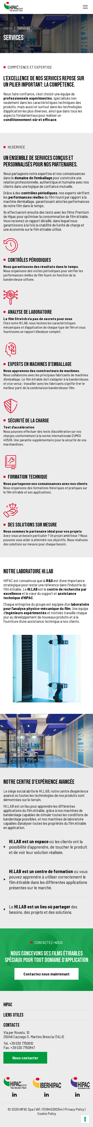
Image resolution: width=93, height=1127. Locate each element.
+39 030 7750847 (22, 1047)
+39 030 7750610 (21, 1043)
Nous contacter (25, 1057)
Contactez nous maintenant (46, 974)
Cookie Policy (46, 1113)
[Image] (48, 669)
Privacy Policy (74, 1109)
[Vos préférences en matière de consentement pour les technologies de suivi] (85, 1119)
